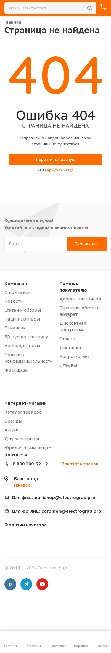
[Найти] (89, 8)
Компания (15, 283)
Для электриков (22, 439)
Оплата (67, 338)
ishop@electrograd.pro (53, 497)
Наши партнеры (22, 319)
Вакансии (15, 328)
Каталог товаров (23, 412)
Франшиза (16, 370)
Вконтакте (10, 584)
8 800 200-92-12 (30, 463)
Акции (11, 430)
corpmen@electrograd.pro (56, 511)
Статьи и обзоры (22, 310)
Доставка (70, 347)
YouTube (42, 584)
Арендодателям (22, 345)
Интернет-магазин (25, 403)
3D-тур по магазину (26, 337)
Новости (13, 301)
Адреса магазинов (80, 299)
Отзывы (68, 365)
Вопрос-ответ (74, 356)
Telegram (26, 584)
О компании (17, 292)
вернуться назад (59, 170)
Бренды (13, 421)
